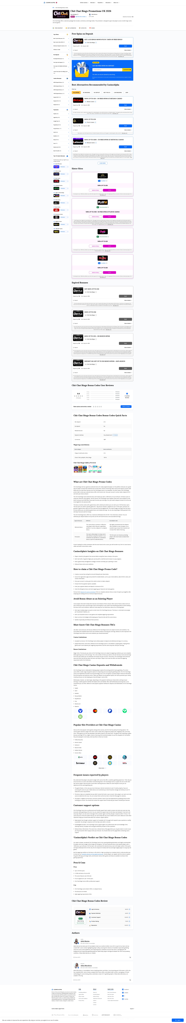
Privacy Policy (81, 1000)
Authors (94, 1000)
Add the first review (80, 16)
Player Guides (81, 996)
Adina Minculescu (86, 965)
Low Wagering (118, 92)
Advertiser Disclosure (97, 998)
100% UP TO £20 (90, 119)
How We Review (96, 994)
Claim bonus (126, 69)
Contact (94, 1002)
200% (126, 92)
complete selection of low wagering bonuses (92, 854)
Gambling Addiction (83, 992)
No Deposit (97, 92)
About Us (95, 992)
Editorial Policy (96, 996)
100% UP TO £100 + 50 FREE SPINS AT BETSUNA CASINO (104, 140)
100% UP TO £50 (102, 185)
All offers (76, 92)
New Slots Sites (111, 996)
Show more (101, 768)
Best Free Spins (111, 994)
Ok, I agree (177, 1020)
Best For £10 (107, 92)
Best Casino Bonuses (112, 992)
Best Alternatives (72, 28)
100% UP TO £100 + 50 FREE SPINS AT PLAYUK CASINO (103, 212)
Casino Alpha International (113, 1000)
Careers (94, 1004)
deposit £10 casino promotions (88, 592)
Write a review (126, 406)
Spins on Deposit (59, 28)
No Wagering (86, 92)
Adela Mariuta (94, 14)
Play (125, 46)
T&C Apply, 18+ (121, 56)
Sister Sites (83, 28)
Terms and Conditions (83, 998)
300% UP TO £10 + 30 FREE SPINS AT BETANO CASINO (103, 99)
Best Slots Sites (111, 998)
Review (93, 28)
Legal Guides (81, 994)
